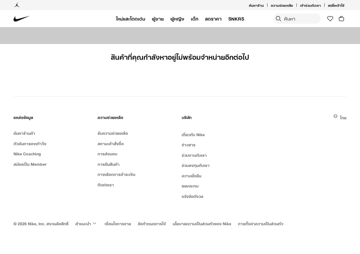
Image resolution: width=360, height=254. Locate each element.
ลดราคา (213, 18)
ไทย (343, 117)
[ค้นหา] (278, 19)
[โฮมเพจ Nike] (22, 18)
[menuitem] (294, 5)
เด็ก (194, 18)
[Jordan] (17, 5)
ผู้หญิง (177, 18)
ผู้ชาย (158, 18)
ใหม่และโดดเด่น (130, 18)
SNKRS (236, 18)
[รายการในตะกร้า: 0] (341, 19)
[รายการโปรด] (330, 19)
